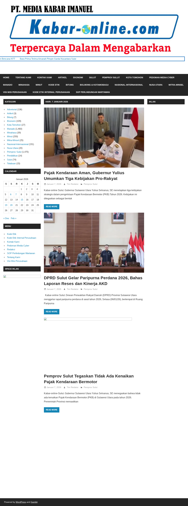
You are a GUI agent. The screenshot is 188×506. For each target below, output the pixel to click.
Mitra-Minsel (176, 85)
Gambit (34, 502)
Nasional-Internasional (129, 85)
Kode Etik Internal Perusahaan (51, 92)
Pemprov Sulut (111, 77)
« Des (6, 218)
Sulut (92, 77)
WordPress (21, 502)
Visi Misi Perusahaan (15, 92)
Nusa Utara (155, 85)
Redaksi (11, 249)
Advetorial (12, 109)
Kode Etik (54, 85)
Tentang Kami (23, 77)
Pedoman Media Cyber (161, 77)
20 (11, 205)
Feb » (13, 218)
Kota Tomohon (134, 77)
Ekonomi (78, 77)
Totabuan (11, 163)
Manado (7, 85)
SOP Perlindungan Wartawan (93, 92)
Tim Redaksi (72, 184)
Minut (39, 85)
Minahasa (24, 85)
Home (6, 77)
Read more (51, 206)
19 (6, 205)
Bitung (70, 85)
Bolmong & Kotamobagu (94, 85)
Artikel (62, 77)
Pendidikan (12, 155)
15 (22, 199)
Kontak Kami (44, 77)
